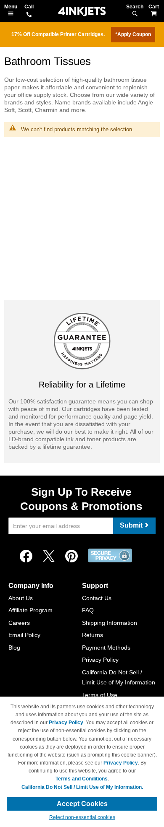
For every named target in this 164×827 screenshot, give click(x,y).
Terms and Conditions (82, 779)
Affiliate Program (30, 610)
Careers (19, 622)
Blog (14, 647)
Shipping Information (109, 622)
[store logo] (82, 11)
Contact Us (96, 598)
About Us (20, 598)
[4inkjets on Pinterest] (71, 556)
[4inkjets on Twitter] (48, 556)
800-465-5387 (29, 15)
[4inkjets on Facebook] (26, 556)
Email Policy (24, 635)
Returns (92, 635)
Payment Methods (106, 647)
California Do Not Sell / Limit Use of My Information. (82, 787)
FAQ (88, 610)
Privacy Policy (100, 659)
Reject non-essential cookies (82, 817)
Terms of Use (99, 695)
